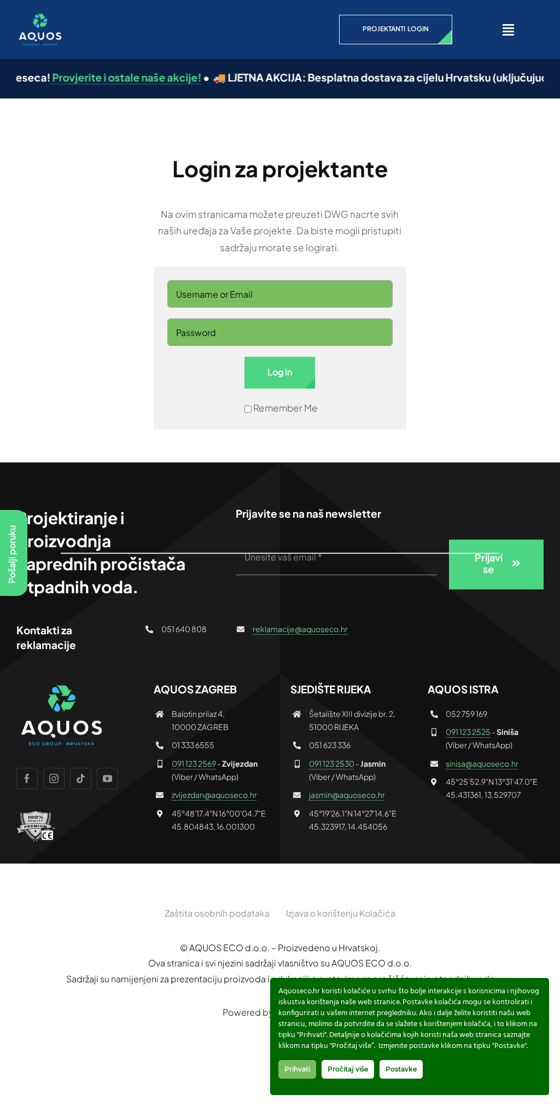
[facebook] (27, 778)
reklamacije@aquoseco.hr (300, 629)
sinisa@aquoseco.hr (482, 763)
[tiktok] (80, 778)
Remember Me (285, 408)
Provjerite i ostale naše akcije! (110, 77)
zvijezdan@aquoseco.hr (214, 795)
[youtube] (107, 778)
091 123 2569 (194, 763)
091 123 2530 (331, 763)
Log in (279, 372)
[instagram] (54, 778)
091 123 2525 (468, 732)
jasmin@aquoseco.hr (347, 795)
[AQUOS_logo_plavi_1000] (39, 16)
